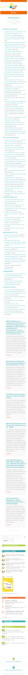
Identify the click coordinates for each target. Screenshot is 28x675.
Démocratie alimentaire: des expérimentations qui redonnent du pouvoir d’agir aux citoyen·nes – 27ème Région (14, 188)
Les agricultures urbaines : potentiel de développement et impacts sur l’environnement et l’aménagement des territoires (14, 122)
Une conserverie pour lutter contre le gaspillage (14, 300)
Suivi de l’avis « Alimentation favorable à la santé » (14, 90)
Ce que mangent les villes (9, 97)
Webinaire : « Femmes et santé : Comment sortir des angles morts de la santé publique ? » (15, 555)
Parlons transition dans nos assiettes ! (12, 236)
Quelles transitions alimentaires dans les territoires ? (15, 170)
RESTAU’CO (7, 265)
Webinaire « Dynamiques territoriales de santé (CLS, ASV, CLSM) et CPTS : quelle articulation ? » (14, 571)
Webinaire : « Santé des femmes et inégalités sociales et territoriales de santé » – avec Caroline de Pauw (15, 564)
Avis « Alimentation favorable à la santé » (12, 94)
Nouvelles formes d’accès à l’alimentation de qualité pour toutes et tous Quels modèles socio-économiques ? (15, 33)
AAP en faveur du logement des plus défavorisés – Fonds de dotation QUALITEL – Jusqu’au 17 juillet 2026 (13, 632)
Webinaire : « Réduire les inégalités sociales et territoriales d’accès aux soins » (15, 567)
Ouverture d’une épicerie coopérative (12, 312)
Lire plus (8, 355)
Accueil (10, 20)
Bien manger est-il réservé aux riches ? (12, 228)
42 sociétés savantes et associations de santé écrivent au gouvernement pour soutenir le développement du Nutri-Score (13, 283)
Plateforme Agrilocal (8, 268)
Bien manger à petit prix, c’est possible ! (12, 224)
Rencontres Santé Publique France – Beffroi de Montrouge (15, 608)
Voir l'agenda (4, 617)
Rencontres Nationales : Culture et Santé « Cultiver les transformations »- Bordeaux (14, 613)
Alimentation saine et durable (10, 191)
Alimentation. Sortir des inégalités (11, 235)
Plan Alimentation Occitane (9, 303)
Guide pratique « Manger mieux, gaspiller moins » (14, 261)
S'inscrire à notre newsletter (13, 661)
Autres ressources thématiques (14, 22)
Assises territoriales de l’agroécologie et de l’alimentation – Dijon (14, 603)
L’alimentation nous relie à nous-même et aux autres (15, 208)
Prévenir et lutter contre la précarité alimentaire (13, 60)
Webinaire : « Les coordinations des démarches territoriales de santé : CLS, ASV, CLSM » (15, 559)
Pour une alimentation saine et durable (12, 83)
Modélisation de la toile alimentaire (11, 296)
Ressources (16, 20)
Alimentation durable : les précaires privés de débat (14, 193)
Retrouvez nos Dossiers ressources (9, 593)
